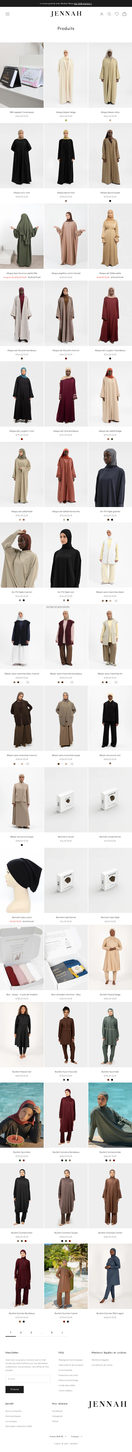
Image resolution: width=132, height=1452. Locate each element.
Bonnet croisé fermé (110, 836)
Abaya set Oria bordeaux (66, 431)
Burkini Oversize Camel (110, 1232)
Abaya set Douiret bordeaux (21, 350)
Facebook (57, 1411)
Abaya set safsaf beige (110, 431)
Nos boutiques (13, 1416)
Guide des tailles (67, 1385)
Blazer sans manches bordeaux (66, 673)
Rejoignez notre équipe (70, 1360)
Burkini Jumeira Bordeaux (66, 1152)
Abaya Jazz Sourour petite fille (22, 273)
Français (75, 1436)
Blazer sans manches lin (110, 673)
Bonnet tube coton (22, 917)
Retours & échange (68, 1380)
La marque (11, 1421)
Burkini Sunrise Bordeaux (22, 1313)
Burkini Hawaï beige (110, 994)
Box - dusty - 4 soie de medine (21, 994)
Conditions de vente (102, 1365)
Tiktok (55, 1421)
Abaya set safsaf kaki (21, 511)
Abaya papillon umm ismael (66, 273)
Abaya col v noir (22, 192)
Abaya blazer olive (110, 112)
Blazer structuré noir (110, 755)
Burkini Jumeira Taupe (66, 1232)
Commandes (65, 1370)
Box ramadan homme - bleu (66, 994)
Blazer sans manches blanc (110, 592)
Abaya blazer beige (66, 112)
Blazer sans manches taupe (66, 755)
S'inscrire (14, 1389)
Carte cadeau (65, 1390)
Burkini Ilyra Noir (22, 1152)
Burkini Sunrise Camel (66, 1313)
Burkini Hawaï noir (21, 1071)
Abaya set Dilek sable (110, 273)
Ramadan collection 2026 (19, 1426)
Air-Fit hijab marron (22, 592)
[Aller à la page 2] (62, 1332)
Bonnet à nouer (66, 836)
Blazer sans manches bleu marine (22, 673)
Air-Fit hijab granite (110, 511)
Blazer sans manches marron (22, 755)
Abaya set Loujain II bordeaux (110, 350)
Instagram (57, 1416)
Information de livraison (71, 1365)
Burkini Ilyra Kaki (110, 1071)
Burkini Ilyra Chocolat (66, 1071)
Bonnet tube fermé (66, 917)
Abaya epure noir (66, 192)
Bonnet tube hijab (110, 917)
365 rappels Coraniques (22, 112)
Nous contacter (14, 1411)
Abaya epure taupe (110, 192)
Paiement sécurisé (68, 1375)
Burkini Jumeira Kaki (110, 1152)
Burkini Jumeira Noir (21, 1232)
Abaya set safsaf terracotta (66, 511)
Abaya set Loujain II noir (21, 431)
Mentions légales (100, 1360)
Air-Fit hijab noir (66, 592)
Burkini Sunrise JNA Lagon (110, 1313)
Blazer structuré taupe (21, 836)
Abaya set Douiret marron (65, 350)
